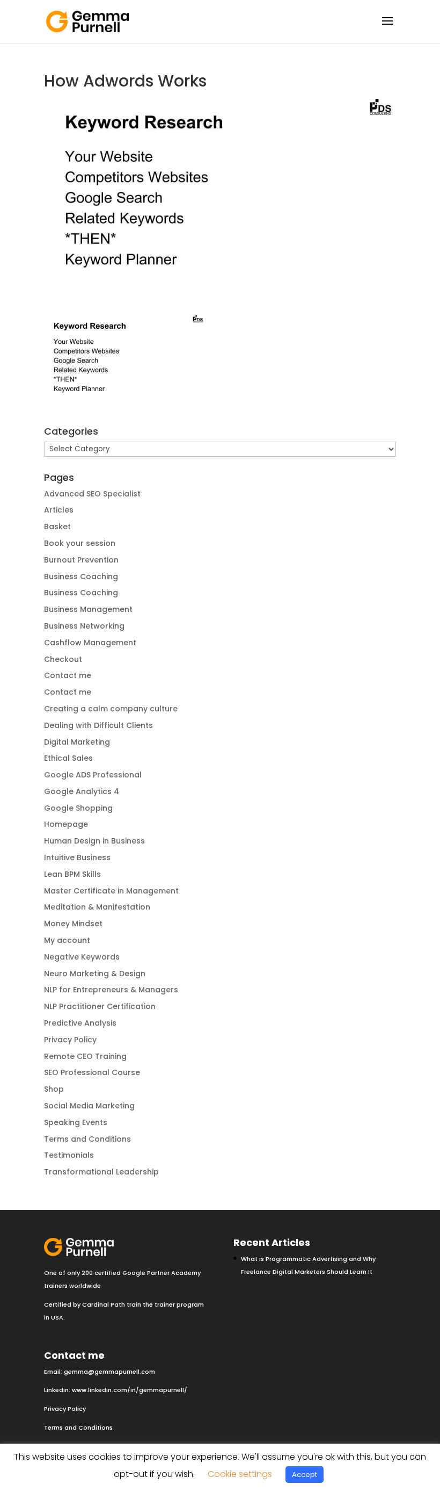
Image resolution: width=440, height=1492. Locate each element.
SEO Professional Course (92, 1072)
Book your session (79, 543)
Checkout (63, 659)
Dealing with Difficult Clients (98, 725)
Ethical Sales (68, 758)
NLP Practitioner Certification (100, 1006)
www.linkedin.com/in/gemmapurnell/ (129, 1390)
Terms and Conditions (87, 1139)
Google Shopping (78, 808)
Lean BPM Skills (72, 874)
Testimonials (69, 1155)
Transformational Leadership (101, 1171)
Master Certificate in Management (111, 890)
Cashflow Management (90, 642)
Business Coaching (81, 576)
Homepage (66, 824)
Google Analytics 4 (81, 791)
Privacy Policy (70, 1039)
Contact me (67, 675)
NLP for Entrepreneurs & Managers (111, 989)
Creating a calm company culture (111, 708)
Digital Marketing (77, 742)
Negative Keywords (82, 957)
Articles (59, 509)
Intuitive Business (77, 857)
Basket (57, 526)
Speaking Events (75, 1122)
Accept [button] (304, 1474)
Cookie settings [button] (240, 1474)
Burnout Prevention (81, 559)
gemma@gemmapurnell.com (109, 1371)
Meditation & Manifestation (97, 907)
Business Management (88, 609)
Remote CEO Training (85, 1056)
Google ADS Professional (93, 774)
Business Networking (84, 626)
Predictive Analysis (80, 1023)
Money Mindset (73, 923)
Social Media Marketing (89, 1105)
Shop (54, 1089)
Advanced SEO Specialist (92, 493)
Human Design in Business (94, 840)
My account (67, 940)
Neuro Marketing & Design (94, 973)
